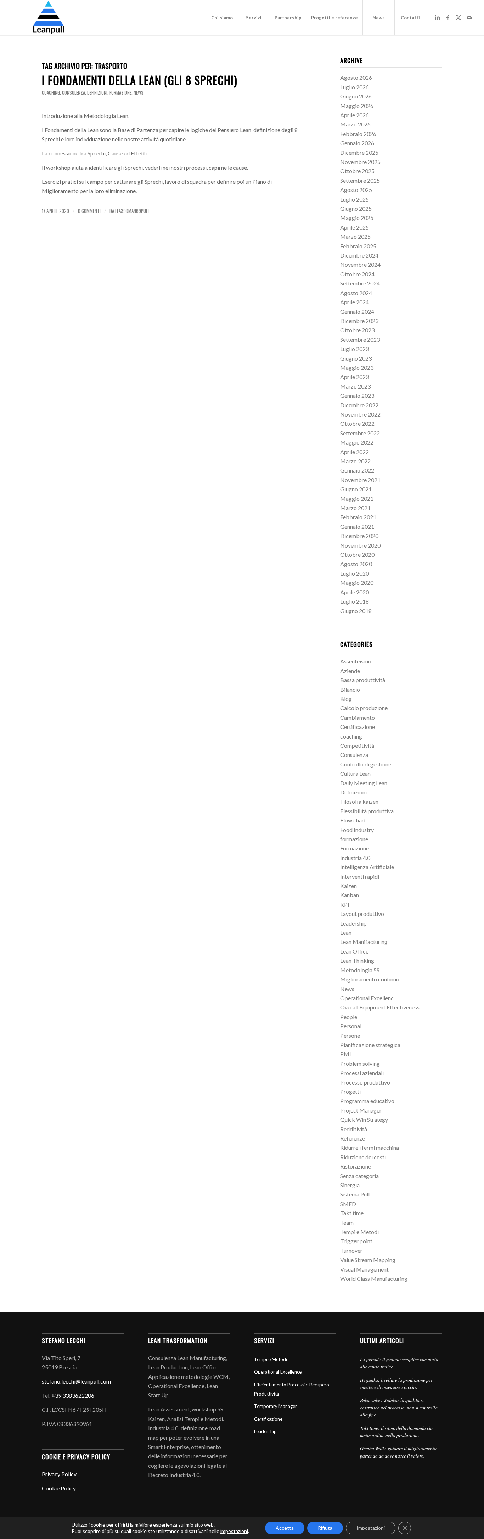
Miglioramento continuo (369, 979)
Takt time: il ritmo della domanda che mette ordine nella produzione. (397, 1431)
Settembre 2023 (360, 339)
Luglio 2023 (354, 348)
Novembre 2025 (360, 161)
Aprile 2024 (354, 302)
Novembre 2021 (360, 479)
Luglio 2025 (354, 199)
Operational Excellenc (367, 998)
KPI (344, 904)
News (138, 92)
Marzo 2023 (355, 386)
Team (347, 1222)
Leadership (353, 923)
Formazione (354, 848)
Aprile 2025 (354, 227)
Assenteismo (355, 661)
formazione (120, 92)
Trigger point (356, 1241)
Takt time (352, 1213)
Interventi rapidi (359, 876)
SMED (348, 1203)
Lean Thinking (357, 960)
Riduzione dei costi (363, 1157)
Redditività (353, 1129)
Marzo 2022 (355, 461)
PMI (345, 1054)
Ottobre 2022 (357, 423)
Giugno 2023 (356, 358)
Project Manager (361, 1110)
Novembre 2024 (360, 264)
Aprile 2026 (354, 115)
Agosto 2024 (356, 292)
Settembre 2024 (360, 283)
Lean (345, 932)
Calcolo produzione (364, 708)
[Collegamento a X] (458, 17)
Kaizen (348, 885)
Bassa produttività (362, 680)
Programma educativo (367, 1100)
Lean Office (354, 951)
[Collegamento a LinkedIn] (437, 17)
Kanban (349, 895)
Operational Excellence (278, 1372)
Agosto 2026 (356, 77)
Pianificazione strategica (370, 1044)
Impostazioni (370, 1528)
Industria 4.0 (355, 857)
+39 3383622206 (72, 1395)
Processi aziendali (362, 1072)
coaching (51, 92)
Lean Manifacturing (364, 941)
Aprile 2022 (354, 451)
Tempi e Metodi (359, 1231)
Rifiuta (325, 1528)
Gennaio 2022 (357, 470)
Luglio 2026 (354, 87)
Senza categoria (359, 1175)
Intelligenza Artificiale (367, 867)
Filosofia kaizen (359, 801)
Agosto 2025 (356, 189)
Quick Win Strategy (364, 1119)
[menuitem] (222, 17)
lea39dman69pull (132, 211)
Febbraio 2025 (358, 246)
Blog (346, 698)
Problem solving (360, 1063)
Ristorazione (355, 1166)
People (348, 1016)
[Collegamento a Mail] (469, 17)
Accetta (285, 1528)
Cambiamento (357, 717)
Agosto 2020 (356, 563)
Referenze (352, 1138)
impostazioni (234, 1531)
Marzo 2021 (355, 507)
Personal (350, 1026)
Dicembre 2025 (359, 152)
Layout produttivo (362, 913)
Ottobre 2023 (357, 330)
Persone (350, 1035)
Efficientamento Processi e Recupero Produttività (291, 1389)
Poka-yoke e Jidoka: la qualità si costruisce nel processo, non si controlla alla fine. (399, 1407)
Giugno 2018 (356, 610)
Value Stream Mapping (367, 1259)
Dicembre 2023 (359, 320)
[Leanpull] (48, 17)
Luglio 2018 (354, 601)
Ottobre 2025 (357, 171)
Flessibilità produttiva (367, 811)
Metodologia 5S (359, 970)
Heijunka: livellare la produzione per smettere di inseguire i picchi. (396, 1383)
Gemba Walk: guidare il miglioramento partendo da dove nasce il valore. (398, 1452)
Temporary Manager (275, 1406)
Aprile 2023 (354, 376)
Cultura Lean (355, 773)
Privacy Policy (59, 1474)
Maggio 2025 (356, 217)
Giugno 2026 (356, 96)
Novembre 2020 (360, 545)
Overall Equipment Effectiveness (380, 1007)
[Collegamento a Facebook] (448, 17)
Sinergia (350, 1185)
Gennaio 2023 (357, 395)
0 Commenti (89, 211)
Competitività (357, 745)
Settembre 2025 (360, 180)
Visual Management (364, 1269)
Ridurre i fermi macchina (369, 1147)
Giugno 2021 (356, 489)
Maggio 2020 (356, 582)
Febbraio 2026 (358, 133)
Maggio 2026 (356, 105)
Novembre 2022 (360, 414)
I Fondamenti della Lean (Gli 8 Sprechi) (139, 80)
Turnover (351, 1250)
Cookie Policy (59, 1488)
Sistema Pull (355, 1194)
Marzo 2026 (355, 124)
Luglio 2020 (354, 573)
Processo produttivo (365, 1082)
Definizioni (97, 92)
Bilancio (350, 689)
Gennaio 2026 (357, 143)
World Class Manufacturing (373, 1278)
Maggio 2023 (356, 367)
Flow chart (353, 820)
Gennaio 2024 (357, 311)
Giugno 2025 (356, 208)
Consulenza (73, 92)
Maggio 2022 (356, 442)
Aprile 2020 (354, 592)
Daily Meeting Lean (363, 783)
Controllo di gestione (365, 764)
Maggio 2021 (356, 498)
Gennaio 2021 (357, 526)
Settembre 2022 (360, 433)
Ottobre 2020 (357, 554)
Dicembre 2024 (359, 255)
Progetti (350, 1091)
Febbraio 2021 (358, 517)
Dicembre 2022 (359, 405)
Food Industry (357, 829)
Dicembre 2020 (359, 535)
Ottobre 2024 (357, 274)
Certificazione (357, 726)
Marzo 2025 (355, 236)
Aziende (350, 670)
